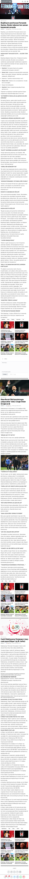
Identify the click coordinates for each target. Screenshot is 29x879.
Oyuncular (18, 319)
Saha (13, 828)
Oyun (10, 581)
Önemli (12, 319)
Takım (14, 581)
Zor (23, 319)
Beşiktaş (3, 319)
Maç (6, 581)
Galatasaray (4, 828)
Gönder (5, 374)
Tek (22, 828)
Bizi (2, 581)
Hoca (8, 319)
